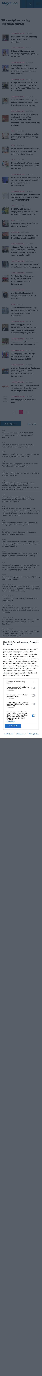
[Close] (38, 642)
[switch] (33, 688)
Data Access (21, 734)
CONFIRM (13, 726)
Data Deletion (8, 734)
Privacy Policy (34, 734)
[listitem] (21, 682)
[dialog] (21, 688)
